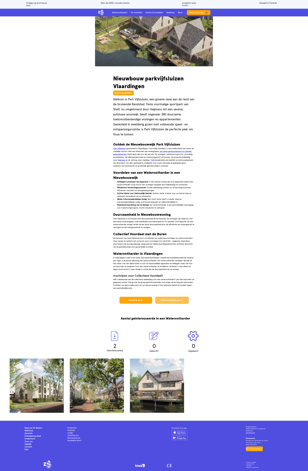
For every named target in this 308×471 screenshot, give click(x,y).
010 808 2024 (250, 433)
